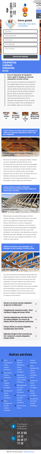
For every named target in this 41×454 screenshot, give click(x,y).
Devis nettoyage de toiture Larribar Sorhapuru (8, 365)
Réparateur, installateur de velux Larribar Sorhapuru (21, 378)
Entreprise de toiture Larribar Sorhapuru (8, 394)
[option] (6, 115)
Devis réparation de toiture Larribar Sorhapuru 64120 (34, 371)
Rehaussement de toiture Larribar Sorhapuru (21, 389)
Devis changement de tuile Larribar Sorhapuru (8, 405)
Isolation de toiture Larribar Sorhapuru (34, 384)
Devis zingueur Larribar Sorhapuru (7, 384)
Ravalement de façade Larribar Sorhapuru (34, 402)
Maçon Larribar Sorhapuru (33, 393)
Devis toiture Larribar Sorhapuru (8, 375)
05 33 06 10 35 (13, 6)
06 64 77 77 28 (13, 14)
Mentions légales (29, 452)
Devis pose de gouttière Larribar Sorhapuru (21, 399)
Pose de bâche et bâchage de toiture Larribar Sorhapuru (21, 366)
